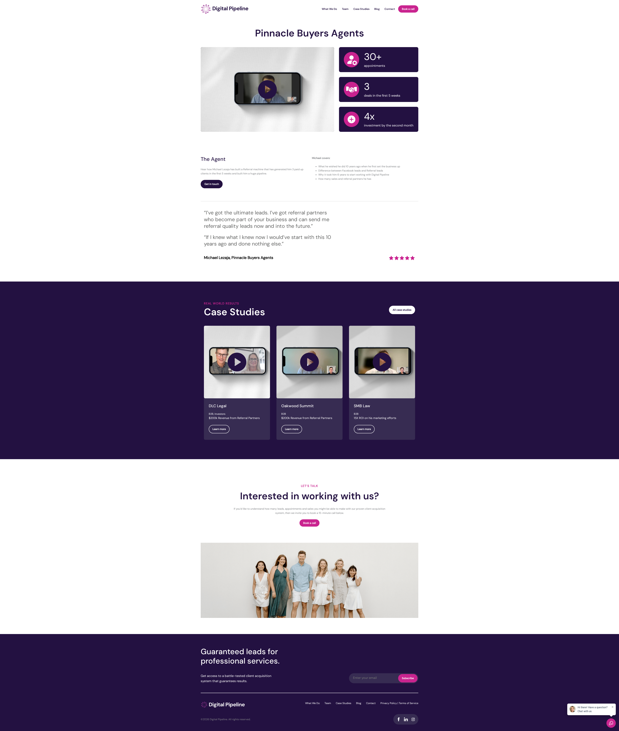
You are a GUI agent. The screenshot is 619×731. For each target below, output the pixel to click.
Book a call (408, 9)
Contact (389, 9)
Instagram (413, 719)
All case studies (402, 310)
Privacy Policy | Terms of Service (399, 703)
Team (345, 9)
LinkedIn (406, 719)
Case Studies (361, 9)
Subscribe (408, 678)
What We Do (329, 9)
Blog (377, 9)
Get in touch (211, 184)
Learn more (219, 429)
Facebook (399, 719)
